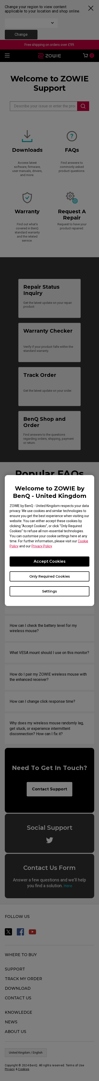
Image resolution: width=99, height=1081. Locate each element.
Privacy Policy (41, 546)
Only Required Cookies (49, 576)
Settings (49, 591)
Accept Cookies (50, 561)
